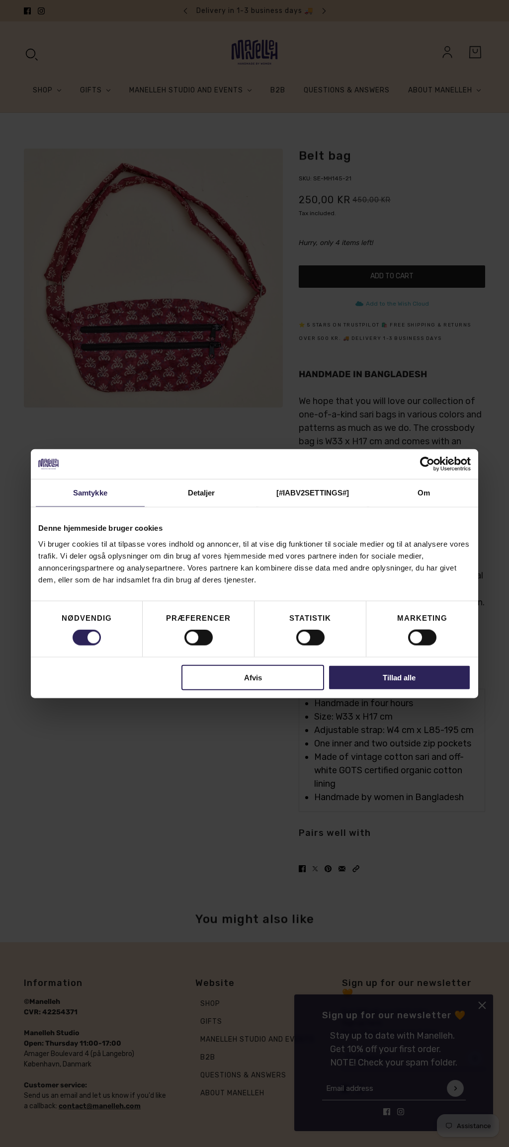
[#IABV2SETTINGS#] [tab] (312, 493)
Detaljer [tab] (201, 493)
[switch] (198, 638)
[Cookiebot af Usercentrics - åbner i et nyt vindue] (427, 464)
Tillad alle (399, 677)
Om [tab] (424, 493)
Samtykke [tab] (90, 493)
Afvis (253, 677)
